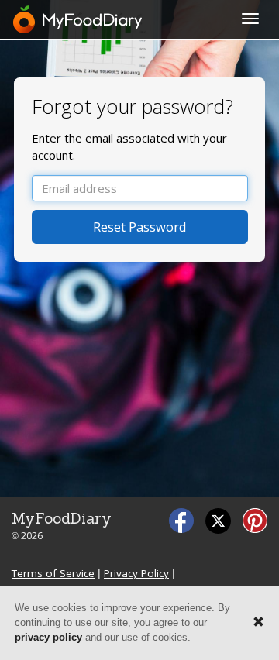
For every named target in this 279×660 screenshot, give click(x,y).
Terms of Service (53, 573)
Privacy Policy (136, 573)
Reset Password (140, 226)
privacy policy (48, 637)
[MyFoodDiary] (78, 19)
